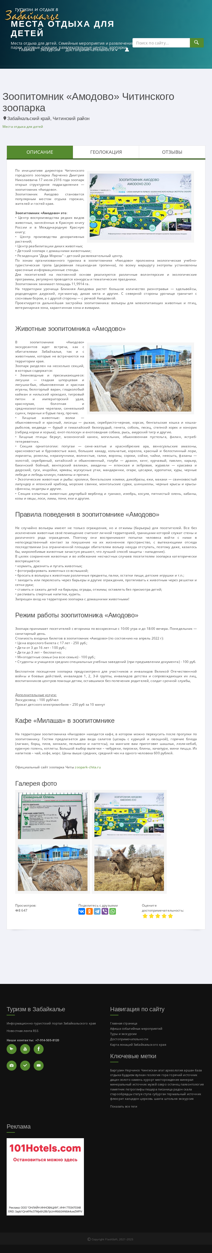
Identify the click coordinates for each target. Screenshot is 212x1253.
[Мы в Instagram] (12, 1066)
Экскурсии (50, 49)
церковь (146, 1099)
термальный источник (184, 1094)
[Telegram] (97, 911)
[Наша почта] (39, 1066)
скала (188, 1089)
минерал (186, 1079)
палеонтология (192, 1084)
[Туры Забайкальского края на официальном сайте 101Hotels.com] (45, 1176)
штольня (171, 1099)
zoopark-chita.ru (87, 767)
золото (125, 1079)
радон (178, 1089)
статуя (137, 1094)
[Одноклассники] (89, 911)
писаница (165, 1089)
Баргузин (117, 1070)
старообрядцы (121, 1094)
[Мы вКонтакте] (25, 1066)
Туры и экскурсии (123, 1034)
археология (174, 1070)
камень (137, 1079)
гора (165, 1075)
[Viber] (105, 911)
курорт (149, 1079)
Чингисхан (149, 1070)
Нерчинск (132, 1070)
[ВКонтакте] (81, 911)
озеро (162, 1084)
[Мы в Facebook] (39, 1049)
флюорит (117, 1099)
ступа (147, 1094)
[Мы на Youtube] (25, 1049)
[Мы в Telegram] (12, 1049)
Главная (27, 49)
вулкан (140, 1075)
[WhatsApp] (112, 911)
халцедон (132, 1099)
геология (153, 1075)
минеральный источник (128, 1084)
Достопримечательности (90, 49)
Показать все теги (123, 1106)
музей (152, 1084)
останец (174, 1084)
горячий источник (183, 1075)
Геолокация (106, 152)
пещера (151, 1089)
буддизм (128, 1075)
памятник (117, 1089)
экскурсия (186, 1099)
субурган (159, 1094)
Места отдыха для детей (22, 126)
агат (161, 1070)
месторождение (167, 1079)
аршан (189, 1070)
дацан (114, 1079)
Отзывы (172, 152)
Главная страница (123, 1023)
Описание (39, 152)
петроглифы (135, 1089)
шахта (158, 1099)
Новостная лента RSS (22, 1031)
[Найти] (197, 42)
